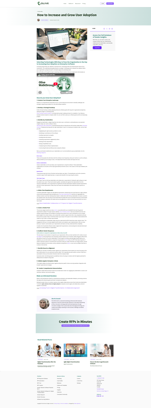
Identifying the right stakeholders (44, 125)
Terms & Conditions (64, 403)
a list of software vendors (64, 211)
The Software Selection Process (96, 365)
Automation (40, 365)
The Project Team (41, 178)
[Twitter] (103, 396)
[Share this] (104, 28)
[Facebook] (100, 396)
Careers (78, 378)
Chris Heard (40, 359)
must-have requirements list (65, 194)
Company (79, 376)
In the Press (79, 380)
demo (69, 243)
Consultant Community (62, 394)
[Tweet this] (107, 28)
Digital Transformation (68, 364)
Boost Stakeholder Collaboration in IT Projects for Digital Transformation (61, 203)
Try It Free (97, 47)
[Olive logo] (43, 3)
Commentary (44, 365)
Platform (39, 376)
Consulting (50, 365)
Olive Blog (59, 378)
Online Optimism (77, 403)
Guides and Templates (62, 385)
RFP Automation (40, 380)
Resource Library (61, 376)
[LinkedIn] (97, 396)
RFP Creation (40, 385)
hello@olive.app (100, 389)
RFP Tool (39, 383)
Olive (66, 240)
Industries (59, 392)
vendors (56, 210)
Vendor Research (41, 394)
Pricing (58, 387)
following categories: (41, 152)
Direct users (39, 156)
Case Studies (60, 380)
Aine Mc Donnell (44, 20)
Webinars (59, 383)
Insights (59, 390)
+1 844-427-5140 (100, 378)
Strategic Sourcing (47, 366)
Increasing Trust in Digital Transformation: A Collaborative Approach (60, 288)
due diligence (39, 236)
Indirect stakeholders (42, 162)
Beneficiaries (40, 171)
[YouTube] (98, 396)
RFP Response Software (42, 378)
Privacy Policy (57, 403)
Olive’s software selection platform (44, 113)
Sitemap (79, 383)
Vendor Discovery (41, 397)
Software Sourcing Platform (43, 399)
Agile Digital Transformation (72, 362)
